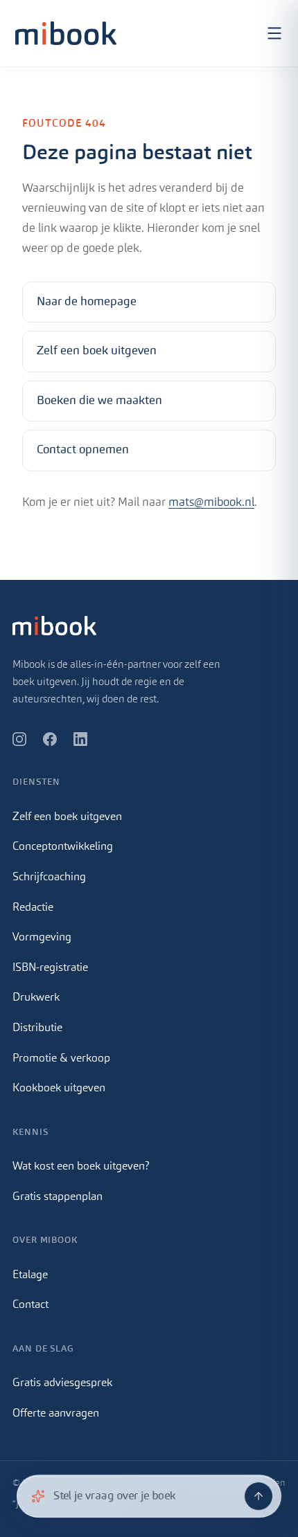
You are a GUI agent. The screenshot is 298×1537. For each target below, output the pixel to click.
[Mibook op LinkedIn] (80, 739)
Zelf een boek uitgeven (97, 351)
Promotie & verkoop (61, 1058)
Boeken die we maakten (99, 401)
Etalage (30, 1275)
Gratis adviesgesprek (62, 1383)
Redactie (32, 907)
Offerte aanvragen (55, 1413)
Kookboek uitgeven (58, 1088)
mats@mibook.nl (211, 503)
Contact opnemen (83, 450)
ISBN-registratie (50, 968)
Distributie (37, 1028)
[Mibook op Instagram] (19, 739)
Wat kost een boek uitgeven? (81, 1166)
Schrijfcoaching (49, 877)
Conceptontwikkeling (62, 847)
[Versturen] (258, 1496)
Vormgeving (41, 937)
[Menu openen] (274, 33)
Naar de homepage (87, 302)
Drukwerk (36, 997)
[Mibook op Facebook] (50, 739)
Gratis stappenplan (57, 1197)
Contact (30, 1305)
